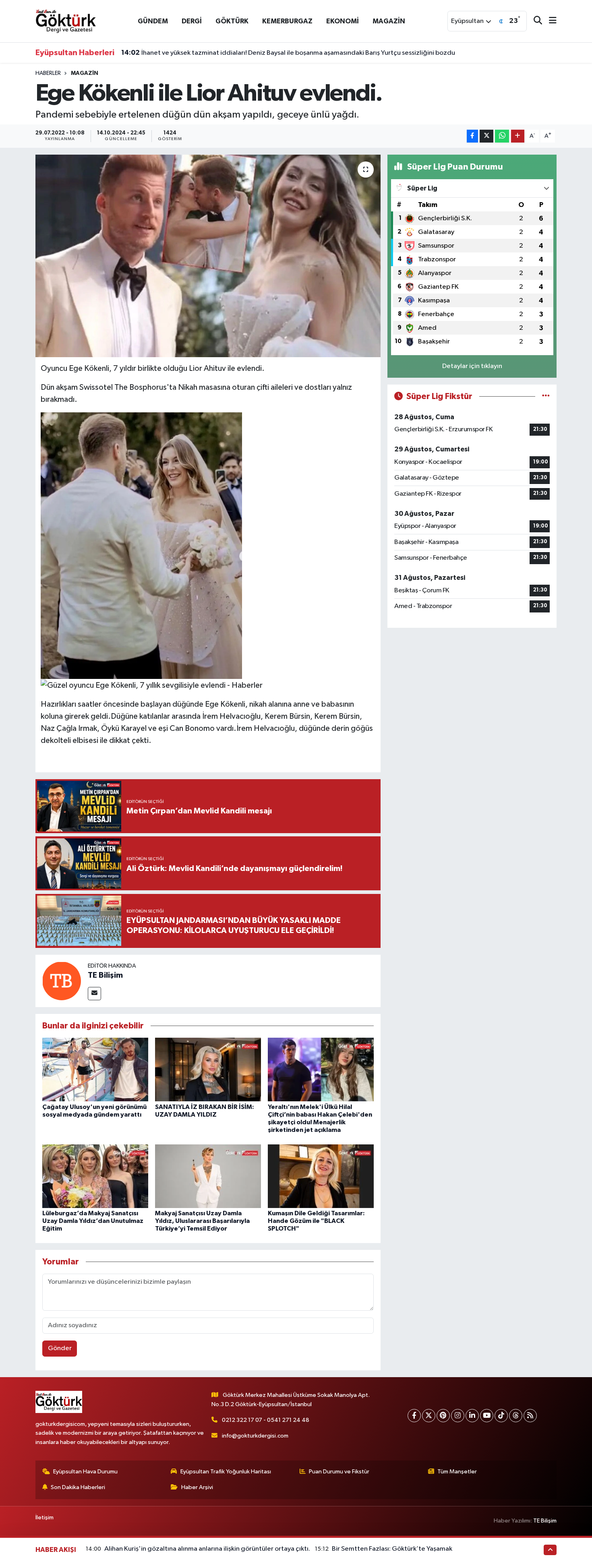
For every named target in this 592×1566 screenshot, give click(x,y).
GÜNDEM (153, 21)
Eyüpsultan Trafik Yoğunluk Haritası (225, 1472)
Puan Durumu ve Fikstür (339, 1472)
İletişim (44, 1517)
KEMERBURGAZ (287, 21)
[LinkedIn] (472, 1415)
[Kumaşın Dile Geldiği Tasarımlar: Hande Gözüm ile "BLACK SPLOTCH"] (321, 1176)
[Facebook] (414, 1415)
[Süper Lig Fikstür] (546, 396)
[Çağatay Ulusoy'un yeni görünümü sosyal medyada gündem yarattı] (95, 1069)
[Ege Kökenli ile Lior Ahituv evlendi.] (208, 256)
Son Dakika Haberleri (78, 1487)
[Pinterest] (443, 1415)
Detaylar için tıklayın (472, 366)
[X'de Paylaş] (486, 136)
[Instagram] (457, 1415)
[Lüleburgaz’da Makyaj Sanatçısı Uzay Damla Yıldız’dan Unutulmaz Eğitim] (95, 1176)
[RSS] (530, 1415)
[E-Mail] (94, 993)
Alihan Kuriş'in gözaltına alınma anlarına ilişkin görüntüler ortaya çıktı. (207, 1548)
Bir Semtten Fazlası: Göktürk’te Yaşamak (392, 1548)
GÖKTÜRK (231, 21)
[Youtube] (486, 1415)
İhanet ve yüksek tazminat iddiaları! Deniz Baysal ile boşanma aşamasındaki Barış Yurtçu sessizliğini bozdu (288, 52)
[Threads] (515, 1415)
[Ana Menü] (549, 21)
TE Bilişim (105, 975)
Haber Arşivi (197, 1487)
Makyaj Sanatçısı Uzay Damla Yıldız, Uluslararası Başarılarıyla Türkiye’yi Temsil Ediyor (202, 1221)
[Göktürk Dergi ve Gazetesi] (65, 20)
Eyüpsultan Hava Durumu (85, 1472)
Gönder (60, 1348)
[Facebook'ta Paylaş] (472, 136)
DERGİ (192, 21)
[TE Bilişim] (61, 980)
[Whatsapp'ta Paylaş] (502, 136)
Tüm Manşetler (457, 1472)
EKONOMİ (342, 21)
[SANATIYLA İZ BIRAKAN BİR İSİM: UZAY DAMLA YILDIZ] (208, 1069)
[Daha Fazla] (517, 136)
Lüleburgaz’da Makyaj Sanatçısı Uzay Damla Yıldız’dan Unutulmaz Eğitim (92, 1221)
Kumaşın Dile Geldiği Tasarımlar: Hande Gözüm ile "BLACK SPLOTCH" (316, 1221)
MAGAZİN (389, 21)
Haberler (48, 73)
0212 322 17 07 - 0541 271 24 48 (265, 1420)
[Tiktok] (501, 1415)
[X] (428, 1415)
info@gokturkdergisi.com (255, 1436)
